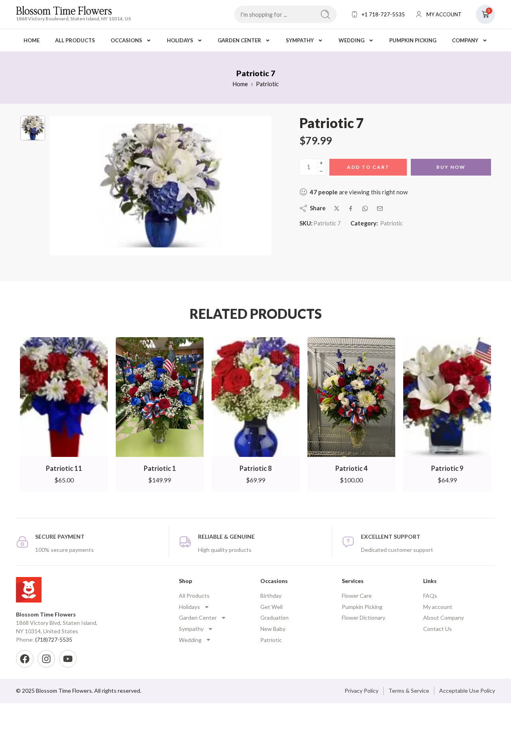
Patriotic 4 (351, 468)
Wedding (351, 40)
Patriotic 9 (447, 468)
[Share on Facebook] (351, 208)
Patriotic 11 (64, 468)
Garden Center (239, 40)
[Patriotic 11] (64, 397)
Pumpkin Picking (412, 40)
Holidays (180, 40)
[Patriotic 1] (160, 397)
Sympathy (300, 40)
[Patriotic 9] (447, 397)
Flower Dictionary (363, 617)
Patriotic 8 (256, 468)
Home (32, 40)
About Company (443, 617)
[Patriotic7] (32, 128)
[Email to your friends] (379, 208)
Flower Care (357, 595)
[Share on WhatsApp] (365, 208)
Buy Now (450, 167)
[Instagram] (46, 659)
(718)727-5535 (53, 639)
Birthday (270, 595)
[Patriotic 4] (351, 397)
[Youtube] (68, 659)
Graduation (274, 617)
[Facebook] (25, 659)
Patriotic (267, 84)
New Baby (272, 628)
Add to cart (368, 167)
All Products (75, 40)
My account (437, 606)
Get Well (271, 606)
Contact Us (437, 628)
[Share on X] (337, 208)
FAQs (430, 595)
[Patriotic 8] (255, 397)
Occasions (126, 40)
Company (465, 40)
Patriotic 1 (160, 468)
